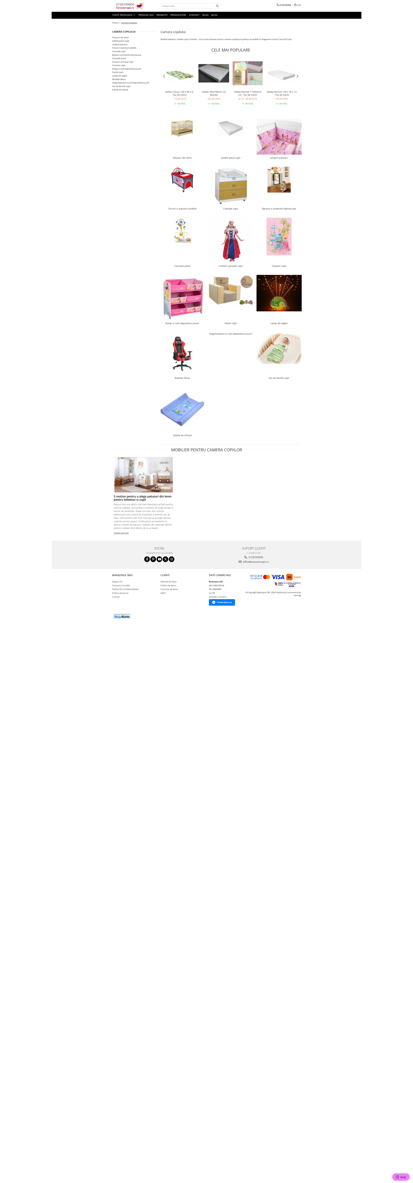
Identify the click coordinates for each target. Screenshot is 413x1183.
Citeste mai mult (121, 532)
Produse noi (146, 14)
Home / (116, 22)
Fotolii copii (117, 72)
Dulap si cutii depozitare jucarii (126, 68)
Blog (205, 14)
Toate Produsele (122, 14)
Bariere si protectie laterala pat (126, 54)
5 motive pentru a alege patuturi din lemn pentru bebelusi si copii (142, 498)
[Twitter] (165, 559)
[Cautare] (217, 6)
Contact (194, 14)
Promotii (161, 14)
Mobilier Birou (119, 79)
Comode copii (118, 51)
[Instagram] (171, 559)
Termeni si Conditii (121, 585)
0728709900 (255, 557)
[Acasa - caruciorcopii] (128, 5)
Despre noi (117, 581)
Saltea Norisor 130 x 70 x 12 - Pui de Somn (282, 93)
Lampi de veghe (119, 75)
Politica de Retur (168, 585)
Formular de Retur (169, 589)
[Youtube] (159, 559)
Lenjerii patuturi (119, 44)
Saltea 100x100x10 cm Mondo (214, 93)
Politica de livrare (120, 593)
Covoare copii (118, 65)
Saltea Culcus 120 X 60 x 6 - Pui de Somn (180, 93)
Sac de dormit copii (121, 86)
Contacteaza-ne (224, 602)
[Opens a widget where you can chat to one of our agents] (401, 1177)
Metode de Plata (168, 581)
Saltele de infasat (120, 89)
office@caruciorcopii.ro (255, 561)
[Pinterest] (153, 559)
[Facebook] (147, 559)
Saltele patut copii (120, 40)
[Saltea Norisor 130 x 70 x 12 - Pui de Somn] (281, 73)
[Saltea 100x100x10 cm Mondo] (213, 73)
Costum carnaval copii (122, 61)
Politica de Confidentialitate (125, 589)
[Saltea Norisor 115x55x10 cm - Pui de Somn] (247, 73)
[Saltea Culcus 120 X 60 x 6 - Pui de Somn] (180, 73)
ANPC (163, 593)
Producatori (178, 14)
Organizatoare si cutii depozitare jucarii (130, 82)
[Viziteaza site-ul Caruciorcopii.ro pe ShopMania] (122, 616)
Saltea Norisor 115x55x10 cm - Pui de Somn (247, 93)
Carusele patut (119, 58)
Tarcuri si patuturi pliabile (124, 47)
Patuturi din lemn (120, 37)
